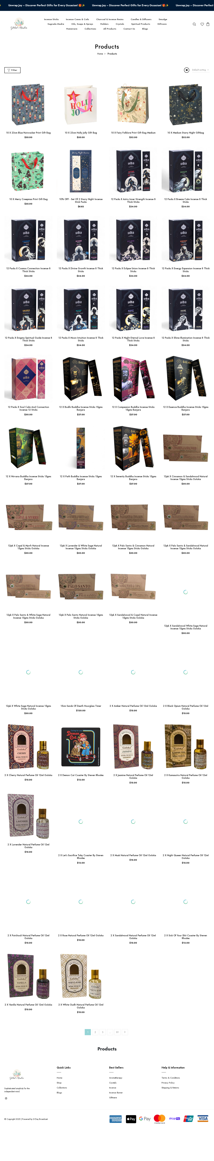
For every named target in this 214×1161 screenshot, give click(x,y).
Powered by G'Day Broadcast (35, 1086)
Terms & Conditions (171, 1045)
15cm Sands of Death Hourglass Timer (81, 684)
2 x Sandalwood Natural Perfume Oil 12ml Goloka (133, 904)
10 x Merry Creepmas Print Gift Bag (28, 199)
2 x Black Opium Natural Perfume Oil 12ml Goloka (185, 686)
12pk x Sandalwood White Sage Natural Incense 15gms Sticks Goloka (185, 608)
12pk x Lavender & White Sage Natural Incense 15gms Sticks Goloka (81, 547)
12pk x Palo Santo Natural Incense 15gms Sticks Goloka (81, 616)
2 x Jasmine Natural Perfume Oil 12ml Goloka (133, 755)
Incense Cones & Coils (77, 19)
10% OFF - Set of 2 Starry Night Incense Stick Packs (80, 201)
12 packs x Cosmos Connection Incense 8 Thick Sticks (28, 270)
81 (117, 999)
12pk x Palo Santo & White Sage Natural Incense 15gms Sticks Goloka (28, 616)
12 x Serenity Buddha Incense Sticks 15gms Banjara (133, 478)
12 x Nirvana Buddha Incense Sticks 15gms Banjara (28, 478)
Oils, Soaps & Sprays (82, 24)
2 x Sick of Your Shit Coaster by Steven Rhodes (185, 904)
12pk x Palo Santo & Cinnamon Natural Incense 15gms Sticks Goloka (133, 547)
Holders (104, 24)
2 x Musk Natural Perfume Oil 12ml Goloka (133, 822)
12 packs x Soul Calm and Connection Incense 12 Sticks (28, 408)
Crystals (120, 24)
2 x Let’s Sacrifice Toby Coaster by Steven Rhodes (80, 824)
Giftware (162, 24)
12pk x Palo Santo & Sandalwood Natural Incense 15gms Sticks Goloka (185, 547)
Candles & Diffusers (141, 19)
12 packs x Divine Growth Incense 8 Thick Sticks (81, 270)
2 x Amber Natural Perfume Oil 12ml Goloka (133, 684)
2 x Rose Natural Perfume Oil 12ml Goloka (81, 903)
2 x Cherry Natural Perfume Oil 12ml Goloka (28, 753)
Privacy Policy (168, 1050)
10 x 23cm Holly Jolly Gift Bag (81, 132)
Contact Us (129, 28)
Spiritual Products (140, 24)
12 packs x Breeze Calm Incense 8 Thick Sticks (185, 201)
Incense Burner (116, 1060)
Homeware (71, 28)
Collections (90, 28)
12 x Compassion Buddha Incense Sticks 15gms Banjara (133, 408)
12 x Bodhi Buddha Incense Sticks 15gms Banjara (80, 408)
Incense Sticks (51, 19)
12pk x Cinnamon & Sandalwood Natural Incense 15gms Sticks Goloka (186, 478)
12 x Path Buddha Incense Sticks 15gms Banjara (81, 478)
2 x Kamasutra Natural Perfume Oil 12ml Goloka (185, 755)
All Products (109, 28)
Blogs (145, 28)
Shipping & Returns (170, 1055)
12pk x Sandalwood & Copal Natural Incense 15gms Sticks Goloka (133, 616)
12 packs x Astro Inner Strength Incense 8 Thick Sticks (133, 201)
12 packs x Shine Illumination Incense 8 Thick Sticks (186, 339)
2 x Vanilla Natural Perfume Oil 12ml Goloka (28, 972)
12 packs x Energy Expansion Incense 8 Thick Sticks (186, 270)
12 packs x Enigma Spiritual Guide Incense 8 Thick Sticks (28, 339)
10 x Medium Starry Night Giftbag (185, 132)
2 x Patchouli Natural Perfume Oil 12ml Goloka (28, 893)
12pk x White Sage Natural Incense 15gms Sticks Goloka (28, 686)
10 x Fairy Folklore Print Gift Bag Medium (133, 132)
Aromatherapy (115, 1045)
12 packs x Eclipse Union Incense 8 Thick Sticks (133, 270)
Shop (59, 1050)
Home (100, 53)
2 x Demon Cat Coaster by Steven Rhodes (81, 753)
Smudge (163, 19)
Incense (112, 1055)
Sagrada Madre (56, 24)
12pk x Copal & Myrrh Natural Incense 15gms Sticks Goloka (28, 547)
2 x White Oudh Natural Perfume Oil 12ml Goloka (80, 974)
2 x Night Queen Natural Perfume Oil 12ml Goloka (186, 824)
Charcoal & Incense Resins (109, 19)
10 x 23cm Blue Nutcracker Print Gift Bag (28, 132)
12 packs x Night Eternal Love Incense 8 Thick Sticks (133, 339)
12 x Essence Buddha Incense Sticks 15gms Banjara (185, 408)
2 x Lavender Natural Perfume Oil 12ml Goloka (28, 824)
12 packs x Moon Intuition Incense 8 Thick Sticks (80, 339)
